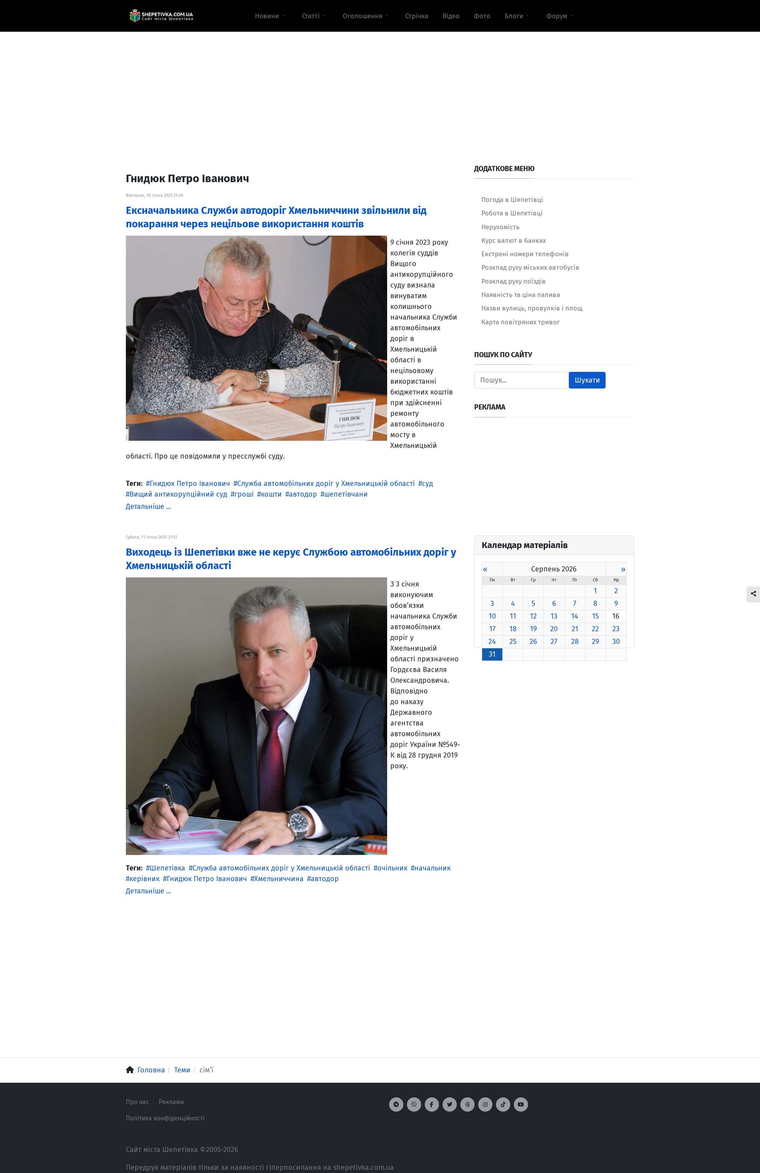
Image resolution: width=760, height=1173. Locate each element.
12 (533, 616)
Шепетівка (167, 868)
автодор (303, 494)
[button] (271, 16)
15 (595, 616)
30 (616, 641)
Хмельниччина (279, 878)
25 (513, 641)
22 (595, 629)
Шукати (587, 380)
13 (554, 616)
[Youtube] (521, 1104)
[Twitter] (450, 1104)
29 (595, 641)
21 (575, 629)
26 (533, 641)
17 (492, 629)
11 (513, 616)
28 (575, 641)
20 (554, 629)
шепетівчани (346, 494)
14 (574, 616)
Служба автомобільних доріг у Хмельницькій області (326, 483)
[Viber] (414, 1104)
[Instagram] (485, 1104)
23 (615, 629)
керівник (144, 878)
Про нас (137, 1102)
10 (492, 616)
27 (554, 641)
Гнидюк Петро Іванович (190, 483)
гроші (244, 494)
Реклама (171, 1102)
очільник (392, 868)
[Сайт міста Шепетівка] (161, 16)
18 (513, 629)
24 (492, 641)
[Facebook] (432, 1104)
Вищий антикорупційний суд (178, 494)
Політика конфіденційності (165, 1118)
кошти (271, 494)
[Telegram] (396, 1104)
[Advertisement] (380, 87)
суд (427, 483)
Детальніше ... (148, 506)
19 (533, 629)
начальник (432, 868)
